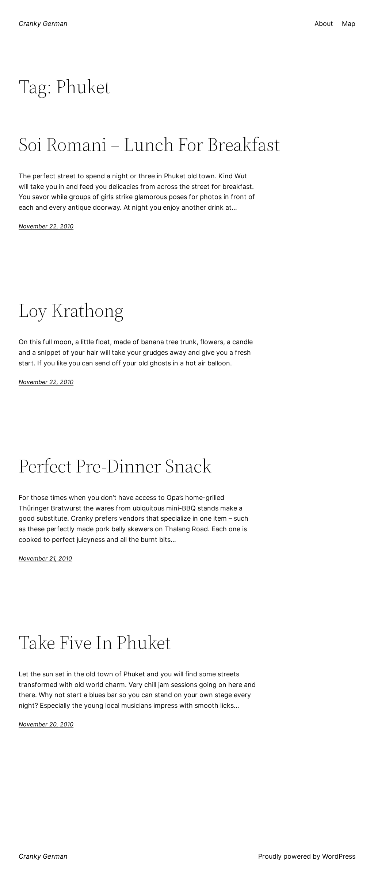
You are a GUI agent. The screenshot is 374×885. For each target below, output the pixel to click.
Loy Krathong (71, 310)
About (323, 23)
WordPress (338, 856)
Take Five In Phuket (95, 642)
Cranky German (43, 23)
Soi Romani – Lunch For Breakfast (149, 144)
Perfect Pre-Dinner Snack (115, 466)
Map (348, 23)
